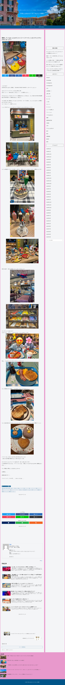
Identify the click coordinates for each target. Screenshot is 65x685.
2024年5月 (48, 191)
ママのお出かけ (49, 115)
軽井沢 (47, 139)
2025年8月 (48, 162)
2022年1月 (48, 223)
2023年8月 (48, 212)
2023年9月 (48, 210)
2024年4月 (48, 194)
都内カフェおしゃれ (5, 491)
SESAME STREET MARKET (7, 488)
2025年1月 (48, 175)
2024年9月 (48, 186)
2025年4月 (48, 167)
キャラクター (26, 488)
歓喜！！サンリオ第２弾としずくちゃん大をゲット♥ (54, 56)
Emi (10, 544)
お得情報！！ (49, 90)
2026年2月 (48, 148)
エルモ (16, 488)
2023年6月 (48, 218)
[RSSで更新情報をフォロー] (36, 523)
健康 (47, 117)
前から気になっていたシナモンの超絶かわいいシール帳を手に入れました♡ (54, 65)
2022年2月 (48, 220)
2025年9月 (48, 159)
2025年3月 (48, 170)
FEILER (48, 77)
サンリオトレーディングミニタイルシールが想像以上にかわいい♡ (54, 52)
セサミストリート (39, 488)
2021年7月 (48, 228)
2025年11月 (48, 156)
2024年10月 (48, 183)
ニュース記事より (50, 109)
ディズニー (48, 107)
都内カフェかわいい (12, 491)
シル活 (47, 101)
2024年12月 (48, 178)
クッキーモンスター (32, 488)
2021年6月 (48, 231)
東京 (47, 133)
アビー (13, 488)
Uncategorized (49, 85)
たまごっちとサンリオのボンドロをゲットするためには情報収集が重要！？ (54, 69)
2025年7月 (48, 164)
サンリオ (48, 99)
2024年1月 (48, 199)
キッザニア (48, 96)
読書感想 (48, 136)
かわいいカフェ (21, 488)
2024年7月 (48, 188)
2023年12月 (48, 202)
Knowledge (48, 80)
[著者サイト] (8, 523)
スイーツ (48, 104)
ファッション (49, 112)
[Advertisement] (22, 33)
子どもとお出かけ (5, 486)
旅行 (47, 131)
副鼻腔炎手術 (49, 120)
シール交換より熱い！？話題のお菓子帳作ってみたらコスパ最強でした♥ (54, 61)
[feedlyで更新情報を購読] (22, 523)
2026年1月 (48, 151)
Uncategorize (49, 82)
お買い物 (48, 93)
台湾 (47, 125)
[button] (62, 240)
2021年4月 (48, 236)
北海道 (47, 123)
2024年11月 (48, 180)
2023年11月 (48, 204)
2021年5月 (48, 234)
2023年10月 (48, 207)
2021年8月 (48, 226)
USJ (47, 88)
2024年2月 (48, 196)
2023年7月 (48, 215)
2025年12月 (48, 154)
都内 (10, 486)
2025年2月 (48, 172)
